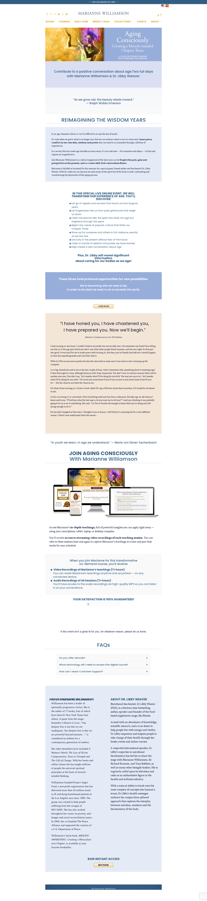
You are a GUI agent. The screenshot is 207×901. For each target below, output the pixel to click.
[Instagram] (51, 14)
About (155, 21)
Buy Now (103, 865)
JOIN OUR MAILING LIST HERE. (103, 2)
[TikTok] (55, 14)
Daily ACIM (81, 21)
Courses (64, 21)
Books (50, 21)
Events (141, 21)
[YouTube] (59, 14)
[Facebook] (62, 14)
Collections (122, 21)
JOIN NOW (103, 306)
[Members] (158, 15)
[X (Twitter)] (47, 14)
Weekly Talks (101, 21)
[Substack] (66, 14)
